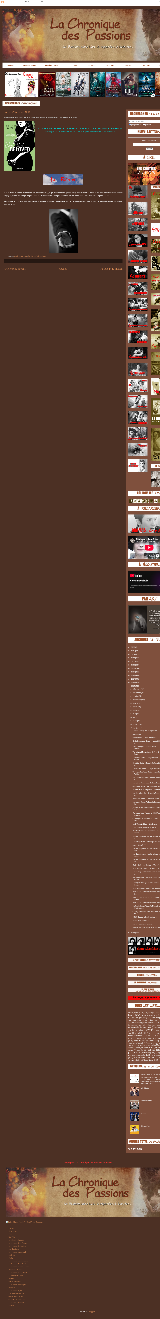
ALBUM (11, 1305)
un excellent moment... (145, 1058)
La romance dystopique (17, 1246)
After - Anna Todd (139, 845)
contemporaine (20, 256)
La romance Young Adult (17, 1273)
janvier (136, 728)
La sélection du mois (16, 1240)
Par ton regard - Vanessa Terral (144, 827)
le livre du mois (153, 1043)
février (136, 724)
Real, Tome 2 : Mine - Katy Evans (144, 824)
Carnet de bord (147, 1015)
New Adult (137, 1033)
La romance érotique (16, 1302)
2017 (133, 679)
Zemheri (144, 1113)
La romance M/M (15, 1290)
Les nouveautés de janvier (142, 924)
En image (144, 1018)
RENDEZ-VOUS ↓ (29, 65)
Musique (11, 1288)
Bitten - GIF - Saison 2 (140, 920)
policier (151, 1050)
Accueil (63, 268)
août (135, 703)
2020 (133, 668)
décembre (137, 689)
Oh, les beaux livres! (16, 1296)
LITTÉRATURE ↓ (51, 65)
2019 (133, 672)
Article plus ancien (111, 268)
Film (134, 1020)
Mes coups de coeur (15, 1270)
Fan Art (155, 1018)
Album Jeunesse (134, 1013)
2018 (133, 675)
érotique (32, 256)
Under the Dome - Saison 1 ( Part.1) (145, 865)
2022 (133, 661)
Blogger (92, 1312)
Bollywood (148, 1013)
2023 (133, 658)
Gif (143, 1020)
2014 (133, 933)
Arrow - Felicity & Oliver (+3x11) (145, 731)
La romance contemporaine (19, 1267)
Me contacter (13, 1231)
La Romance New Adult (17, 1264)
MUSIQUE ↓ (92, 65)
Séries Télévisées (14, 1282)
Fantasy (11, 1258)
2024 (133, 654)
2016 (133, 682)
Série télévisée (135, 1036)
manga (130, 1050)
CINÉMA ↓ (128, 65)
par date (148, 125)
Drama (131, 1018)
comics (149, 1038)
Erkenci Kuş (145, 1126)
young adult (133, 1060)
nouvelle (140, 1050)
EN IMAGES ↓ (111, 65)
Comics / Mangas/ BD (16, 1299)
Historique (153, 1020)
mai (134, 714)
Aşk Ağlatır (145, 1088)
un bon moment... (136, 1055)
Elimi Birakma (146, 1101)
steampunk (150, 1053)
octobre (136, 696)
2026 (133, 647)
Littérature (41, 256)
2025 (133, 651)
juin (134, 710)
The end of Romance (16, 1293)
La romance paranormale (18, 1261)
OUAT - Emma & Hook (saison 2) (144, 917)
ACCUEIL (10, 65)
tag (159, 1053)
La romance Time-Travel (17, 1243)
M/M (158, 1030)
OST (150, 1033)
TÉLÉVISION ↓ (72, 65)
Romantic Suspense (15, 1276)
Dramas (11, 1279)
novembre (137, 693)
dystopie (140, 1043)
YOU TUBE (146, 65)
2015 (133, 686)
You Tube (11, 1237)
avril (135, 717)
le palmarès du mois (146, 1045)
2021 (133, 665)
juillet (135, 707)
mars (135, 721)
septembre (137, 700)
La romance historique (17, 1285)
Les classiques (13, 1249)
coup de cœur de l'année (144, 1041)
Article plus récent (15, 268)
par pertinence (136, 125)
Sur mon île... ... (138, 734)
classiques (140, 1038)
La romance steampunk (17, 1252)
